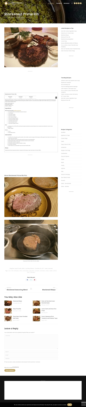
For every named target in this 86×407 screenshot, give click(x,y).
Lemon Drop (64, 41)
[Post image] (8, 303)
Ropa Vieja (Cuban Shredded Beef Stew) (20, 317)
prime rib (55, 270)
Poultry (62, 165)
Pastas (62, 159)
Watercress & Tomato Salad (67, 33)
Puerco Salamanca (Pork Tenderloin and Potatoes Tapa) (49, 317)
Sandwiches (63, 147)
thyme (28, 272)
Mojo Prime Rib (17, 308)
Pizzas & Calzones (65, 156)
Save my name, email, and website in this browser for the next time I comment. (23, 362)
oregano (47, 270)
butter (21, 270)
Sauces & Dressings (65, 174)
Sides (62, 171)
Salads (62, 141)
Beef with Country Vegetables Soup (69, 31)
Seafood (63, 168)
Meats (23, 268)
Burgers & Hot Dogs (65, 150)
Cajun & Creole (18, 268)
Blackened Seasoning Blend (67, 39)
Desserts (63, 180)
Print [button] (56, 98)
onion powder (42, 270)
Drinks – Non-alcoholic (66, 183)
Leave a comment (49, 268)
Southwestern (64, 153)
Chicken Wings (64, 138)
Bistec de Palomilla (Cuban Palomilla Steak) (48, 302)
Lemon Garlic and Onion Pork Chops (49, 309)
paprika (51, 270)
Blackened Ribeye (17, 301)
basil (12, 270)
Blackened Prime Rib (65, 37)
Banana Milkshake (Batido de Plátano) (69, 43)
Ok (69, 404)
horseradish (37, 270)
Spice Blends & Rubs (65, 177)
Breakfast (63, 132)
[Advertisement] (31, 81)
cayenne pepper (25, 270)
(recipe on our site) (17, 110)
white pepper (33, 272)
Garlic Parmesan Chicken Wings (68, 50)
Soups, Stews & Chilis (65, 144)
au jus (9, 270)
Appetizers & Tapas (65, 135)
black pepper (16, 270)
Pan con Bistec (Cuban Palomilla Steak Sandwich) (69, 45)
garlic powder (32, 270)
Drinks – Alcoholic (65, 186)
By (30, 268)
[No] (84, 404)
